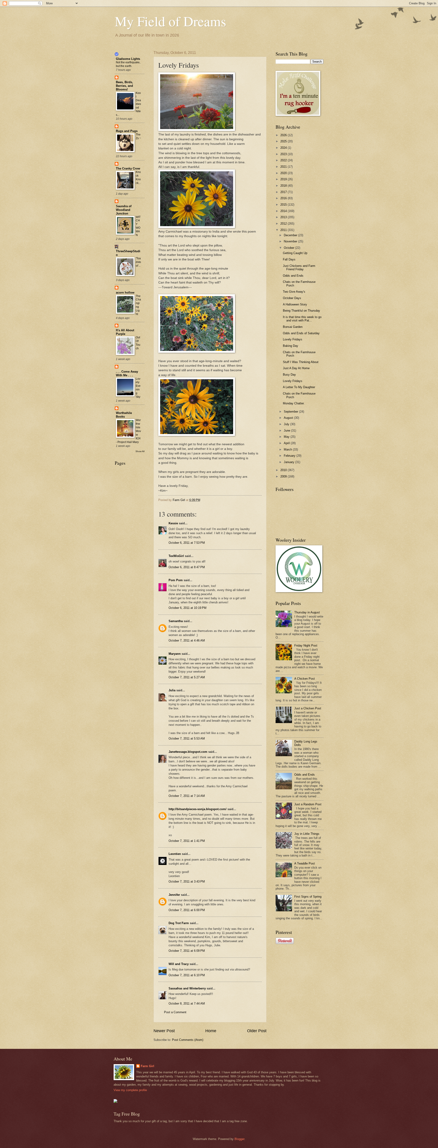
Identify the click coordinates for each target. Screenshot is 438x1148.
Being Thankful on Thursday (301, 310)
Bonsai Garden (292, 327)
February (290, 455)
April (287, 443)
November (291, 241)
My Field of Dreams (170, 21)
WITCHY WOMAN (138, 226)
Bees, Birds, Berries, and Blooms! (124, 85)
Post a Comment (175, 1012)
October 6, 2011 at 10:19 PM (187, 608)
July (287, 424)
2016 (284, 198)
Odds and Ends (293, 275)
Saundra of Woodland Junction (123, 209)
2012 (284, 223)
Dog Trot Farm (179, 923)
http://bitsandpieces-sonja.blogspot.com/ (198, 809)
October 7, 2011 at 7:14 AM (187, 796)
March (288, 449)
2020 (284, 173)
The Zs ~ (138, 136)
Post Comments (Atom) (187, 1040)
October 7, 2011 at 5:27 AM (187, 677)
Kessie (173, 523)
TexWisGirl (176, 556)
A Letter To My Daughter (299, 387)
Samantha (176, 621)
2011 (284, 230)
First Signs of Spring (307, 896)
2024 (284, 147)
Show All (140, 451)
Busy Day (289, 374)
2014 (284, 211)
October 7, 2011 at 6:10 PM (187, 975)
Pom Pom (176, 580)
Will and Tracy (179, 964)
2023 (284, 154)
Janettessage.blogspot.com (188, 751)
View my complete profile (130, 1090)
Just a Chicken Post (307, 708)
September (291, 411)
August (289, 417)
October (289, 247)
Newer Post (164, 1031)
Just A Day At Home (296, 368)
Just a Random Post (307, 804)
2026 (284, 135)
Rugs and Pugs (127, 131)
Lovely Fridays (292, 339)
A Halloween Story (295, 304)
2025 (284, 141)
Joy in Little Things (306, 833)
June (287, 430)
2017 (284, 192)
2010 (284, 470)
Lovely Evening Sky (138, 388)
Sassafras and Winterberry (187, 988)
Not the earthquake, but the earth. (128, 64)
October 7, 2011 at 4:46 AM (187, 640)
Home (210, 1031)
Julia (172, 690)
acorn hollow (125, 292)
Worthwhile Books (124, 414)
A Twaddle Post (304, 863)
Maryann (175, 653)
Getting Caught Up (295, 253)
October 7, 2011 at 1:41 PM (187, 841)
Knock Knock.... (138, 179)
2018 (284, 185)
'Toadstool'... (138, 262)
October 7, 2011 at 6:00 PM (187, 910)
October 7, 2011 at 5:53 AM (187, 738)
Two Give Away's (294, 291)
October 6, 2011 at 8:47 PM (187, 567)
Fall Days (289, 259)
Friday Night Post (305, 645)
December (291, 235)
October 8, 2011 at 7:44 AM (187, 1003)
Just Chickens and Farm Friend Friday (299, 267)
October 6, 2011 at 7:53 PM (187, 542)
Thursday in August (307, 612)
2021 (284, 166)
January (289, 462)
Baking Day (290, 345)
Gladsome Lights (128, 59)
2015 (284, 204)
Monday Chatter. (294, 403)
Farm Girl (147, 1066)
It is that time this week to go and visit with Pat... (302, 318)
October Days (292, 298)
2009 (284, 476)
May (287, 436)
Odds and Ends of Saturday (301, 333)
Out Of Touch (138, 343)
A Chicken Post (304, 678)
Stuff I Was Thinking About (300, 362)
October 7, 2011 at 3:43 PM (187, 881)
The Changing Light (138, 305)
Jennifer (174, 894)
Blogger (239, 1139)
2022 (284, 160)
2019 (284, 179)
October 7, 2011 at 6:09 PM (187, 950)
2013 (284, 217)
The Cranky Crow (128, 168)
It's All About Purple (125, 332)
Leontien (175, 854)
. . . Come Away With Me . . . (127, 373)
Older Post (256, 1031)
